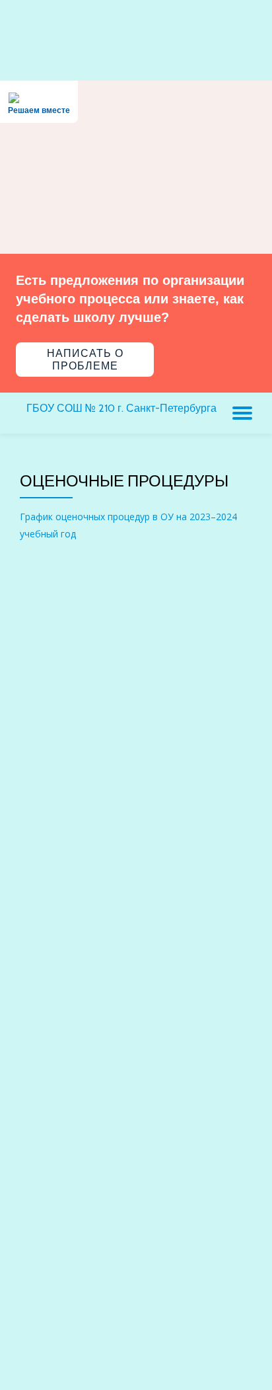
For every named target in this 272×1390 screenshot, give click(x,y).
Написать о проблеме (85, 359)
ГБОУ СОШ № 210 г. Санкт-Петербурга (121, 408)
